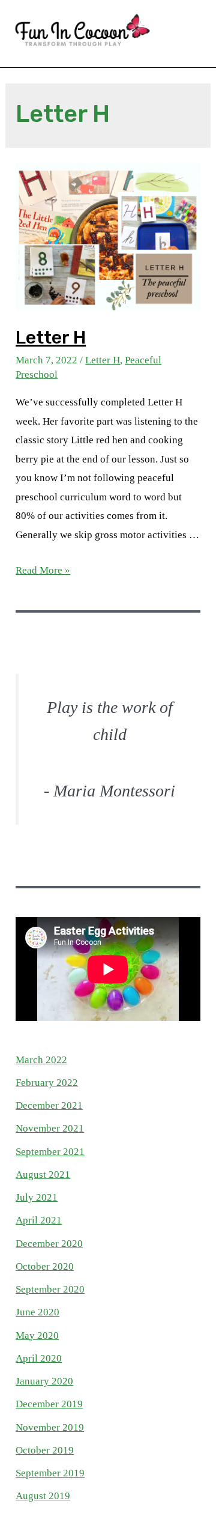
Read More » (43, 570)
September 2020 (50, 1289)
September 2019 (50, 1473)
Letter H (51, 337)
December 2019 (49, 1404)
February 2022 (47, 1082)
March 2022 (41, 1060)
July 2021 (37, 1197)
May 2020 (37, 1335)
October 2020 (45, 1266)
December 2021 (49, 1105)
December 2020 (49, 1243)
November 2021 (50, 1128)
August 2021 (43, 1174)
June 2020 (37, 1312)
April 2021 (39, 1220)
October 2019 (45, 1450)
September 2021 (50, 1151)
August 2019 (43, 1496)
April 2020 (39, 1358)
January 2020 (44, 1381)
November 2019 (50, 1427)
